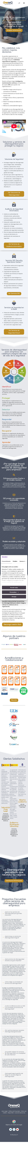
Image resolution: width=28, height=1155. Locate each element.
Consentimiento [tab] (6, 561)
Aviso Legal (4, 1111)
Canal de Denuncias (20, 1113)
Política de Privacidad (14, 1111)
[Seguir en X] (14, 1129)
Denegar (14, 596)
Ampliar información (14, 30)
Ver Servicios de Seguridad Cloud (14, 332)
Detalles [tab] (15, 561)
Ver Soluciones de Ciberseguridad (14, 194)
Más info (14, 700)
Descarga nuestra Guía (12, 624)
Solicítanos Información (14, 881)
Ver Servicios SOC (14, 293)
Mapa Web (11, 1113)
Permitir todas (14, 587)
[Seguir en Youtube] (17, 1129)
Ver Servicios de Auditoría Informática (14, 245)
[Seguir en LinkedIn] (10, 1129)
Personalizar (13, 592)
